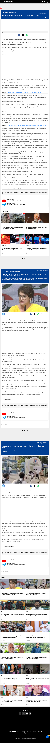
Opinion (18, 719)
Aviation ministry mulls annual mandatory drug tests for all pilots (11, 700)
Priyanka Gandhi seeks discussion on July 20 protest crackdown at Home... (12, 594)
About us (18, 731)
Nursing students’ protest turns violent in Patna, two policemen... (36, 594)
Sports (27, 245)
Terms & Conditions (36, 731)
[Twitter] (23, 35)
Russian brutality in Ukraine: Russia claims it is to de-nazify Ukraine (12, 228)
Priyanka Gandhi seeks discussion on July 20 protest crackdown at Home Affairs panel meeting (27, 54)
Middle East (4, 245)
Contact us (23, 731)
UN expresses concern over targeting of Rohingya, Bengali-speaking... (11, 636)
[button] (1, 1)
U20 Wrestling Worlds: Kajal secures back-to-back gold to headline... (36, 249)
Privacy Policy (29, 731)
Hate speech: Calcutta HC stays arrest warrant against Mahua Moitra (10, 679)
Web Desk (8, 486)
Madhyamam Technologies (23, 738)
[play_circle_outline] (13, 217)
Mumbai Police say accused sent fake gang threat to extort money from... (36, 700)
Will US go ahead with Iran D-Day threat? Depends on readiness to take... (12, 249)
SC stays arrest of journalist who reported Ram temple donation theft (36, 658)
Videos (3, 224)
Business (8, 726)
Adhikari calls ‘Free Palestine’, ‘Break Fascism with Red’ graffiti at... (37, 679)
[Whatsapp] (27, 35)
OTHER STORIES (4, 211)
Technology (29, 723)
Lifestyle (19, 723)
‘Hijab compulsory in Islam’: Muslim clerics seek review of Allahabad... (36, 615)
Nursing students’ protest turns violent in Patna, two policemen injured (25, 92)
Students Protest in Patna (9, 546)
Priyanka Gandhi (7, 399)
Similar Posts (3, 577)
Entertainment (29, 224)
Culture (37, 723)
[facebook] (19, 35)
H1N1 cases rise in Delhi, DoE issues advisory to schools (21, 111)
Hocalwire (34, 738)
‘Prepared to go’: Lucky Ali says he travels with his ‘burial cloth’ (36, 228)
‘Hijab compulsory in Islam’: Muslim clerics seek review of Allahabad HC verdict (27, 125)
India (2, 590)
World (27, 719)
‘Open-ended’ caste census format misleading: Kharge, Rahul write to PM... (36, 636)
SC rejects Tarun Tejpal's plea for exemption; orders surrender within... (12, 658)
